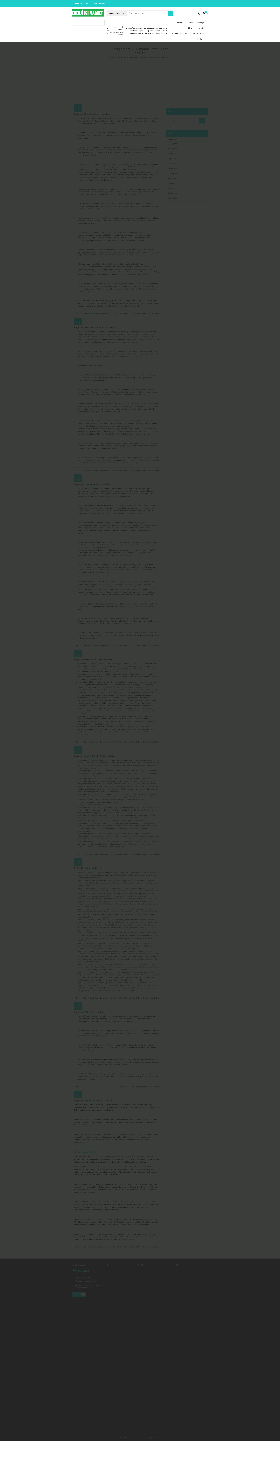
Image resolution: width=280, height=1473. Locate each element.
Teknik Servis (198, 33)
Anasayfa (179, 23)
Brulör (201, 28)
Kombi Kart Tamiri (180, 33)
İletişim (200, 39)
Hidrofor (190, 28)
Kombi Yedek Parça (195, 23)
